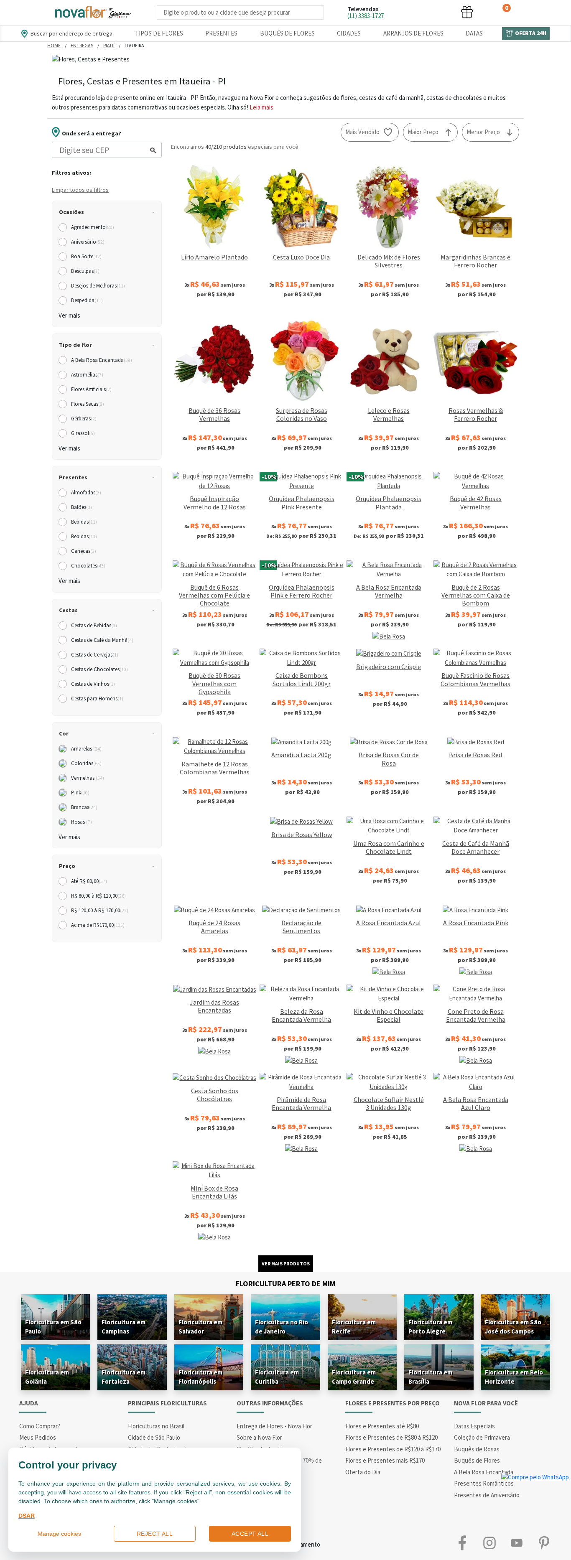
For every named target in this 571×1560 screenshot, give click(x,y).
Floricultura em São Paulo (53, 1326)
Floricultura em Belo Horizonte (514, 1376)
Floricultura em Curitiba (277, 1376)
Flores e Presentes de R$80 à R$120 (391, 1437)
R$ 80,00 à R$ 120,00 (98, 895)
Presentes (221, 33)
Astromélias (87, 374)
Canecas (83, 551)
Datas (474, 33)
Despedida (87, 300)
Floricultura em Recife (354, 1326)
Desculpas (85, 271)
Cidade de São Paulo (154, 1437)
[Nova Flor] (92, 12)
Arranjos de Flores (413, 33)
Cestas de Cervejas (94, 654)
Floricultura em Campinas (123, 1326)
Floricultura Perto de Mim (285, 1283)
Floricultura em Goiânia (47, 1376)
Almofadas (86, 492)
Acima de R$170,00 (98, 925)
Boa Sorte (86, 256)
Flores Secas (87, 403)
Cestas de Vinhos (93, 683)
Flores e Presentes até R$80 (382, 1426)
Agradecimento (92, 227)
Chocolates (88, 565)
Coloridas (86, 763)
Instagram (489, 1542)
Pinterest (543, 1542)
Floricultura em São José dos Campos (513, 1326)
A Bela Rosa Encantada (101, 360)
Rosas (81, 821)
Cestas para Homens (97, 698)
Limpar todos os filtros (80, 189)
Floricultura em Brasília (430, 1376)
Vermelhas (87, 777)
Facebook (462, 1542)
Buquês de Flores (287, 33)
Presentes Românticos (484, 1483)
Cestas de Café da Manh (102, 640)
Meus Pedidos (37, 1437)
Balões (81, 507)
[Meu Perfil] (435, 12)
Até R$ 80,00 (89, 881)
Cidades (349, 33)
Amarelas (86, 748)
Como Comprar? (39, 1426)
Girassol (83, 433)
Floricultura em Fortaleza (123, 1376)
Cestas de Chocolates (99, 669)
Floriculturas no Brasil (156, 1426)
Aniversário (88, 241)
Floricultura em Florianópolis (200, 1376)
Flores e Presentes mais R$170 (385, 1460)
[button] (404, 12)
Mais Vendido (362, 132)
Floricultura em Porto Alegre (430, 1326)
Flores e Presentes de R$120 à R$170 (393, 1449)
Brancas (84, 807)
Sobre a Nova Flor (259, 1437)
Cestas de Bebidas (94, 625)
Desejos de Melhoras (98, 285)
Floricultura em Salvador (200, 1326)
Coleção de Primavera (482, 1437)
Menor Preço (483, 132)
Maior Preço (423, 132)
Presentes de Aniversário (487, 1495)
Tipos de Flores (159, 33)
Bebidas (84, 521)
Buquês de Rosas (477, 1449)
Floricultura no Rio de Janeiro (281, 1326)
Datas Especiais (474, 1426)
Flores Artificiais (91, 389)
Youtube (516, 1542)
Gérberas (84, 418)
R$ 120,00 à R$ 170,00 (99, 910)
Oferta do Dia (362, 1472)
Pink (80, 792)
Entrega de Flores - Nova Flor (274, 1426)
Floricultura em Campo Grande (354, 1376)
